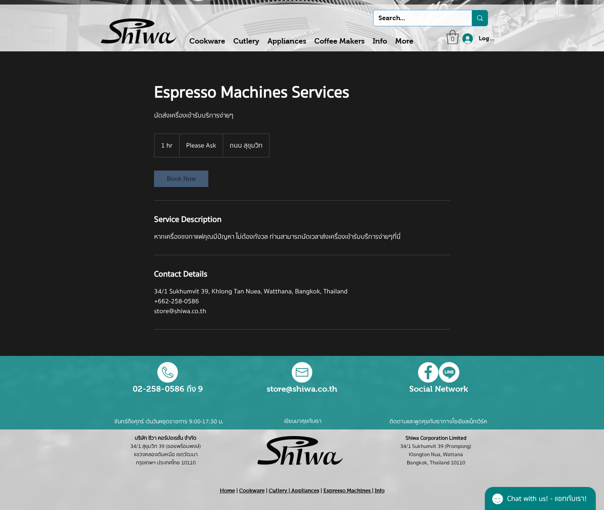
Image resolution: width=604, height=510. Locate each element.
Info (380, 490)
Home (227, 490)
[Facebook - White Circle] (428, 372)
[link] (181, 179)
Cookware (252, 490)
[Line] (449, 372)
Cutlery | (280, 490)
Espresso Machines (347, 490)
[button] (453, 37)
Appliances (305, 490)
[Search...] (480, 18)
